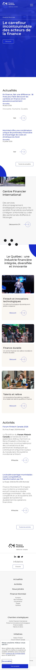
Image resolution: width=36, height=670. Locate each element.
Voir (14, 118)
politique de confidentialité (15, 653)
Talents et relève (18, 627)
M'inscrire (14, 460)
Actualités (18, 579)
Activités (18, 584)
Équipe (18, 603)
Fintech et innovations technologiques (18, 623)
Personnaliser (7, 661)
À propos (18, 597)
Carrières (18, 605)
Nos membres (18, 599)
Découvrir (8, 41)
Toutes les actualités (24, 164)
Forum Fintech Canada (18, 640)
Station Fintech (18, 638)
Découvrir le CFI (14, 224)
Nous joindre (18, 589)
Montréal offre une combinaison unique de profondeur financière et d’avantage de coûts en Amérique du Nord (17, 133)
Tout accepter (15, 666)
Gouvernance (18, 601)
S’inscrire (18, 566)
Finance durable (18, 625)
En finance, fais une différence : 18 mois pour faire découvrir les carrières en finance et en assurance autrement (18, 97)
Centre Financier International (18, 621)
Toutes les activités (25, 527)
